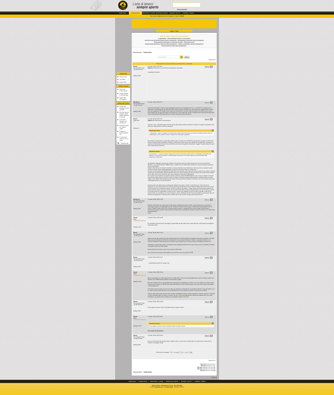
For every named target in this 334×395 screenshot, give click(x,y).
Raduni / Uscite (175, 13)
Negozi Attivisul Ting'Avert (122, 98)
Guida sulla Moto (162, 13)
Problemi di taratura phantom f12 (123, 133)
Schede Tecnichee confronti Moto (123, 94)
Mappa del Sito (156, 385)
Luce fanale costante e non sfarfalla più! (123, 121)
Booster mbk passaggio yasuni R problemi (124, 108)
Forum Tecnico (148, 52)
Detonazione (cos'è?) (189, 42)
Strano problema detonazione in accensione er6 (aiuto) (168, 42)
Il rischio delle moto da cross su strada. (123, 138)
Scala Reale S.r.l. (159, 387)
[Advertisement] (174, 23)
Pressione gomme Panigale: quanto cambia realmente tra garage (124, 114)
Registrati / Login (148, 13)
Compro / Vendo (188, 13)
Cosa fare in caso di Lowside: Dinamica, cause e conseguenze (161, 40)
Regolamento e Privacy (167, 385)
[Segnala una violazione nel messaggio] (211, 67)
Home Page (122, 13)
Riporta (207, 66)
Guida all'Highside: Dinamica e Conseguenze (178, 38)
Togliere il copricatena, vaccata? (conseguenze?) (191, 44)
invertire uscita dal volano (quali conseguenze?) (173, 45)
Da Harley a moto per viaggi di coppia (124, 127)
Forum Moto (135, 13)
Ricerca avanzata (182, 9)
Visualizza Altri (124, 143)
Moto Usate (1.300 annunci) (123, 90)
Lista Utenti (122, 79)
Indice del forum (137, 52)
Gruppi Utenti (122, 82)
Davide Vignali (169, 387)
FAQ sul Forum (123, 77)
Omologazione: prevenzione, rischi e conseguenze (190, 40)
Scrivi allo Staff (178, 385)
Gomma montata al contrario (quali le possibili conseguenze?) (161, 44)
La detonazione (162, 38)
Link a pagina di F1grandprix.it (155, 330)
